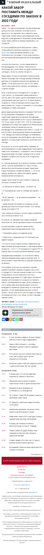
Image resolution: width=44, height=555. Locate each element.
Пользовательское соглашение (21, 475)
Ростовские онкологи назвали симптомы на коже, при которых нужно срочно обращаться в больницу (25, 356)
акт (27, 246)
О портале (22, 469)
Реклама (22, 472)
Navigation (2, 2)
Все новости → (36, 454)
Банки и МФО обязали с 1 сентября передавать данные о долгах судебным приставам (23, 346)
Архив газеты (22, 467)
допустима (5, 53)
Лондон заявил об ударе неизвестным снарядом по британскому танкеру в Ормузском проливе (23, 433)
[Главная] (25, 2)
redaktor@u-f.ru (25, 485)
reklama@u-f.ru (33, 492)
